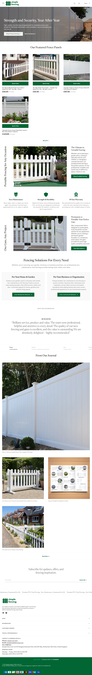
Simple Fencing (9, 664)
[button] (3, 3)
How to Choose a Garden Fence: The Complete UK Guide (17, 452)
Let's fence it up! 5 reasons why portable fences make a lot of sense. (19, 501)
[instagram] (6, 613)
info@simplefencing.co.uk (15, 643)
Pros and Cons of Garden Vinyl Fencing (12, 549)
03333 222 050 (12, 641)
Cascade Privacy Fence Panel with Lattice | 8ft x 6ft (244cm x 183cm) (14, 131)
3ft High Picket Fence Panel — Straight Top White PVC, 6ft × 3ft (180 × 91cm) (45, 88)
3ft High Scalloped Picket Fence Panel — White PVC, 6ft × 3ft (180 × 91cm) (13, 88)
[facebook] (3, 613)
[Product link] (15, 67)
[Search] (74, 3)
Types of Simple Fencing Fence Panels (58, 501)
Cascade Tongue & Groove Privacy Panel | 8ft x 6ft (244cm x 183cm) (76, 88)
